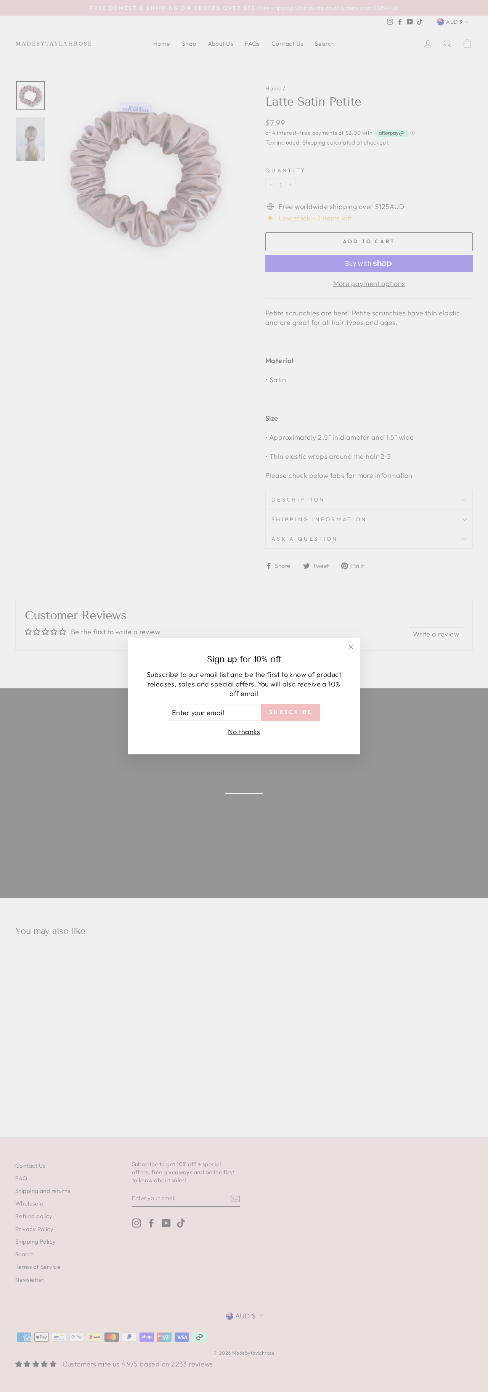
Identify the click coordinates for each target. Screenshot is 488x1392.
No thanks (244, 731)
